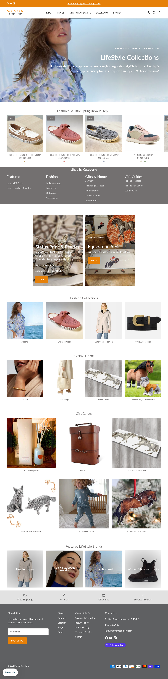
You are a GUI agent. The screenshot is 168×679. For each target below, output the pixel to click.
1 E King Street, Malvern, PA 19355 (122, 619)
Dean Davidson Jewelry (19, 187)
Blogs (60, 627)
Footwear (51, 187)
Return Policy (82, 622)
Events (61, 632)
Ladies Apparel (53, 183)
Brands (117, 12)
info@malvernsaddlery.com (118, 630)
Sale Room (102, 12)
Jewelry (89, 180)
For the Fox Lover (134, 185)
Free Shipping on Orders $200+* (84, 3)
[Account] (148, 12)
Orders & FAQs (82, 613)
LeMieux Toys (92, 195)
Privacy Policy (82, 627)
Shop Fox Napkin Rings (46, 265)
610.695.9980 (112, 624)
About (61, 613)
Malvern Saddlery (21, 666)
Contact (62, 618)
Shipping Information (85, 618)
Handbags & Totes (94, 185)
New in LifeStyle (15, 183)
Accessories (52, 197)
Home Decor (92, 190)
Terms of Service (83, 632)
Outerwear (51, 192)
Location (62, 622)
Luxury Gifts (131, 190)
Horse (60, 12)
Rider (49, 12)
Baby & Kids (91, 200)
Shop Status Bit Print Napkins (49, 270)
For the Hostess (133, 180)
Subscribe (17, 641)
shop (42, 279)
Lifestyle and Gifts (80, 12)
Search (78, 636)
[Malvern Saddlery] (15, 13)
